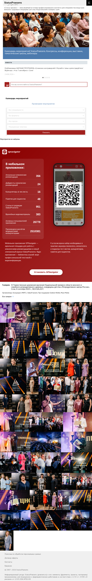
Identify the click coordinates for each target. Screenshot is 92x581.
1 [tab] (43, 77)
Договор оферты (11, 558)
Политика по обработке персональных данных (23, 554)
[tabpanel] (46, 72)
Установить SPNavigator (46, 272)
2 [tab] (45, 77)
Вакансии (8, 566)
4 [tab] (49, 77)
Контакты (8, 562)
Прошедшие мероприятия (43, 103)
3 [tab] (47, 77)
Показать (46, 132)
